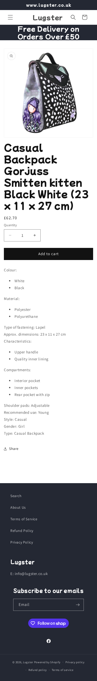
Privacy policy (75, 662)
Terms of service (62, 670)
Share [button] (14, 448)
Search (16, 495)
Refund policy (37, 670)
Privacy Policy (21, 542)
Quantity (10, 225)
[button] (10, 17)
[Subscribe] (78, 605)
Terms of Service (24, 519)
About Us (18, 507)
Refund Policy (21, 530)
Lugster (28, 662)
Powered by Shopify (47, 662)
